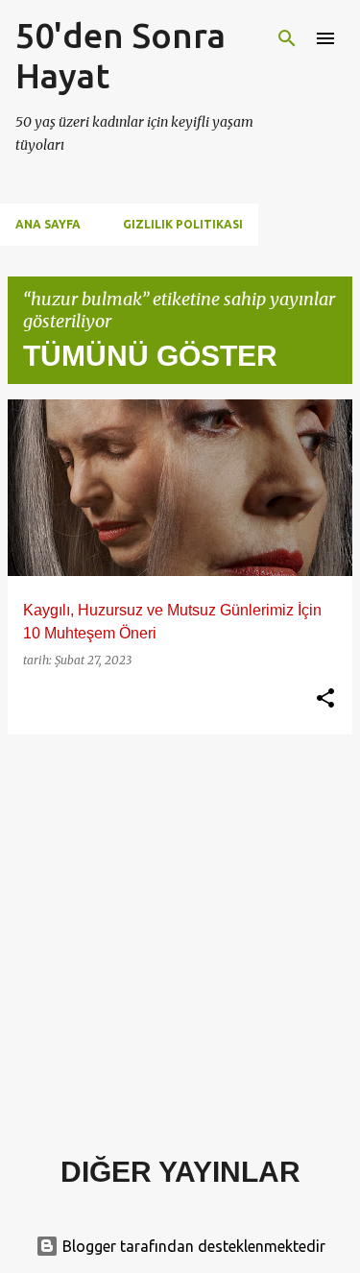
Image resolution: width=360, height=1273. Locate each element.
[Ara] (287, 38)
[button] (325, 698)
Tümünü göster (150, 356)
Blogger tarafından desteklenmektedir (192, 1246)
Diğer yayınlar (180, 1172)
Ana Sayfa (48, 224)
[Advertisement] (180, 930)
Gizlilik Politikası (183, 224)
